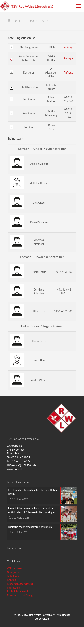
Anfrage (68, 47)
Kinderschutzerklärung (20, 584)
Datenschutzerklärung (20, 595)
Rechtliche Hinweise (18, 591)
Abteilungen (14, 576)
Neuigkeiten (14, 572)
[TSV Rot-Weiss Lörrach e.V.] (26, 6)
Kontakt (11, 580)
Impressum (13, 588)
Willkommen (14, 568)
